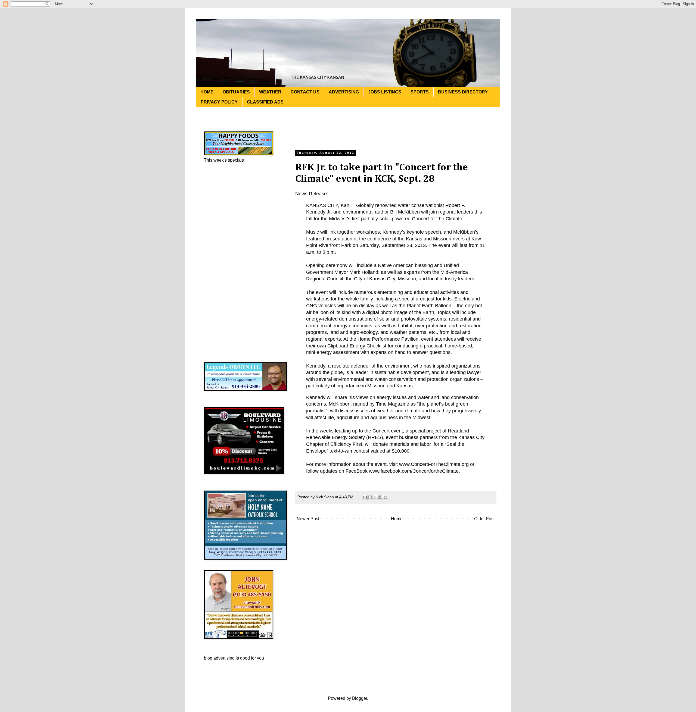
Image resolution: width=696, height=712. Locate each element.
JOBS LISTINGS (384, 92)
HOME (206, 92)
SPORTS (420, 92)
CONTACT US (305, 92)
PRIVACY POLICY (219, 102)
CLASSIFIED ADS (265, 102)
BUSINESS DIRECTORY (463, 92)
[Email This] (365, 497)
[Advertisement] (396, 129)
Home (397, 518)
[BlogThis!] (370, 497)
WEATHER (270, 92)
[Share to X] (375, 497)
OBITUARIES (236, 92)
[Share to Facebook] (380, 497)
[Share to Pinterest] (385, 497)
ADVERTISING (344, 92)
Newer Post (308, 518)
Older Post (484, 518)
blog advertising (219, 658)
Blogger (359, 698)
